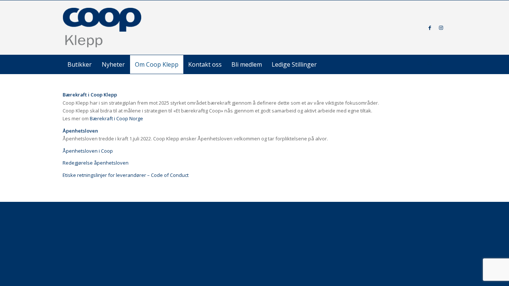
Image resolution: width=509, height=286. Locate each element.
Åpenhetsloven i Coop (88, 150)
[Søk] (429, 64)
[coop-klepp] (102, 27)
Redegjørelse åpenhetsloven (96, 162)
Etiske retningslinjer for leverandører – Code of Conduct (126, 175)
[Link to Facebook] (429, 27)
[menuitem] (80, 64)
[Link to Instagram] (440, 27)
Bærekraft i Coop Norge (116, 118)
